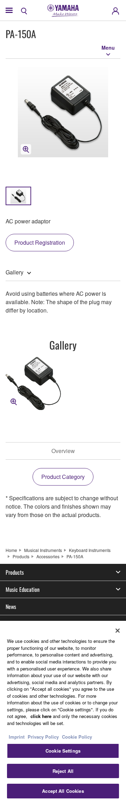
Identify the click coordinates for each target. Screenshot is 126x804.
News (11, 606)
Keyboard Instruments (90, 550)
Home (11, 550)
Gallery (14, 272)
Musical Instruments (43, 550)
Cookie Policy (77, 736)
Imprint (16, 736)
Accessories (47, 556)
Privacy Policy (43, 736)
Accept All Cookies (63, 791)
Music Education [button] (23, 589)
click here (40, 716)
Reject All (63, 771)
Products (21, 556)
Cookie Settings (63, 750)
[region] (63, 712)
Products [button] (15, 572)
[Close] (117, 630)
